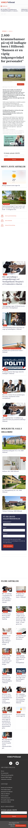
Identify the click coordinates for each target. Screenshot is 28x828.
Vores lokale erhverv (6, 789)
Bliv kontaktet (8, 546)
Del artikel (20, 84)
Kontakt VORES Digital (6, 777)
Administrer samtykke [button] (6, 779)
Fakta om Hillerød (5, 793)
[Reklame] (14, 140)
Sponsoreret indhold (6, 802)
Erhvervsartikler (5, 795)
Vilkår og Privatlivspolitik (7, 775)
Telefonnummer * (7, 522)
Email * (4, 527)
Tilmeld (14, 159)
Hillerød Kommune (5, 798)
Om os (2, 771)
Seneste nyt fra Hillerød (6, 787)
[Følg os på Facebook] (10, 763)
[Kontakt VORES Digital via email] (17, 763)
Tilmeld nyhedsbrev (20, 825)
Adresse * (5, 533)
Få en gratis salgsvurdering (7, 800)
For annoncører (4, 773)
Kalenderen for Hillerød (6, 791)
